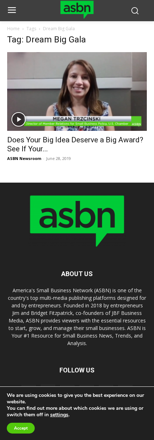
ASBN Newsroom (24, 158)
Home (13, 29)
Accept (21, 428)
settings (59, 415)
